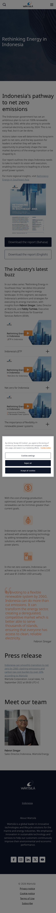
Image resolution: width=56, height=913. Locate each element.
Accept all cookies (28, 470)
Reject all (28, 463)
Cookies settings (28, 455)
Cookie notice (45, 448)
